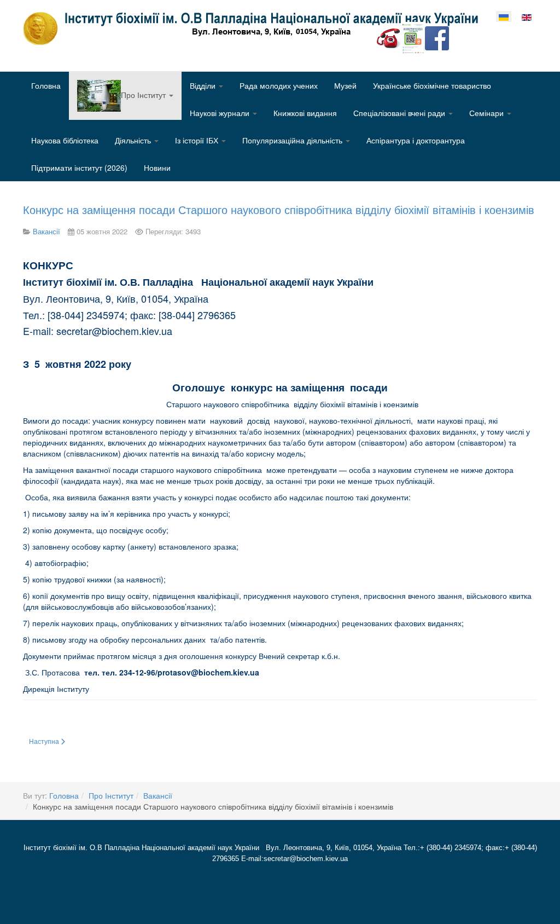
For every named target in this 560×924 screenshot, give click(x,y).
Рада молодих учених (279, 85)
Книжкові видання (305, 112)
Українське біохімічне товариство (432, 85)
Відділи (204, 85)
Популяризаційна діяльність (293, 140)
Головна (46, 85)
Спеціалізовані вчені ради (400, 112)
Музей (345, 85)
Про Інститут (111, 795)
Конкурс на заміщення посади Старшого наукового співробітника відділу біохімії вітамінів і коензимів (278, 209)
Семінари (487, 112)
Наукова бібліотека (64, 140)
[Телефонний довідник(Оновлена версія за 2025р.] (389, 37)
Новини (157, 167)
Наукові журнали (221, 112)
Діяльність (134, 140)
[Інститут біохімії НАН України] (255, 28)
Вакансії (157, 795)
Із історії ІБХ (197, 140)
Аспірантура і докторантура (415, 140)
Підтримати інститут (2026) (79, 167)
